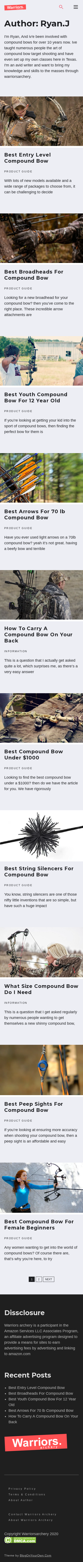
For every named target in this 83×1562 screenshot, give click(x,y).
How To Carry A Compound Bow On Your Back (38, 635)
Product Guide (18, 171)
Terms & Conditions (27, 1494)
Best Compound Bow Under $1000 (33, 755)
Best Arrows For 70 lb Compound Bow (34, 515)
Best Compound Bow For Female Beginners (39, 1225)
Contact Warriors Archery (33, 1514)
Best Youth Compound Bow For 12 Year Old (35, 398)
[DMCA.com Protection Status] (20, 1542)
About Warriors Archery (31, 1520)
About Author (21, 1500)
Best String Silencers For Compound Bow (39, 872)
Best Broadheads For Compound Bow (33, 275)
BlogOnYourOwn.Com (36, 1555)
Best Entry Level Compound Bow (27, 158)
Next (48, 1279)
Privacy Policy (22, 1488)
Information (15, 651)
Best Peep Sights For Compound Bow (33, 1107)
